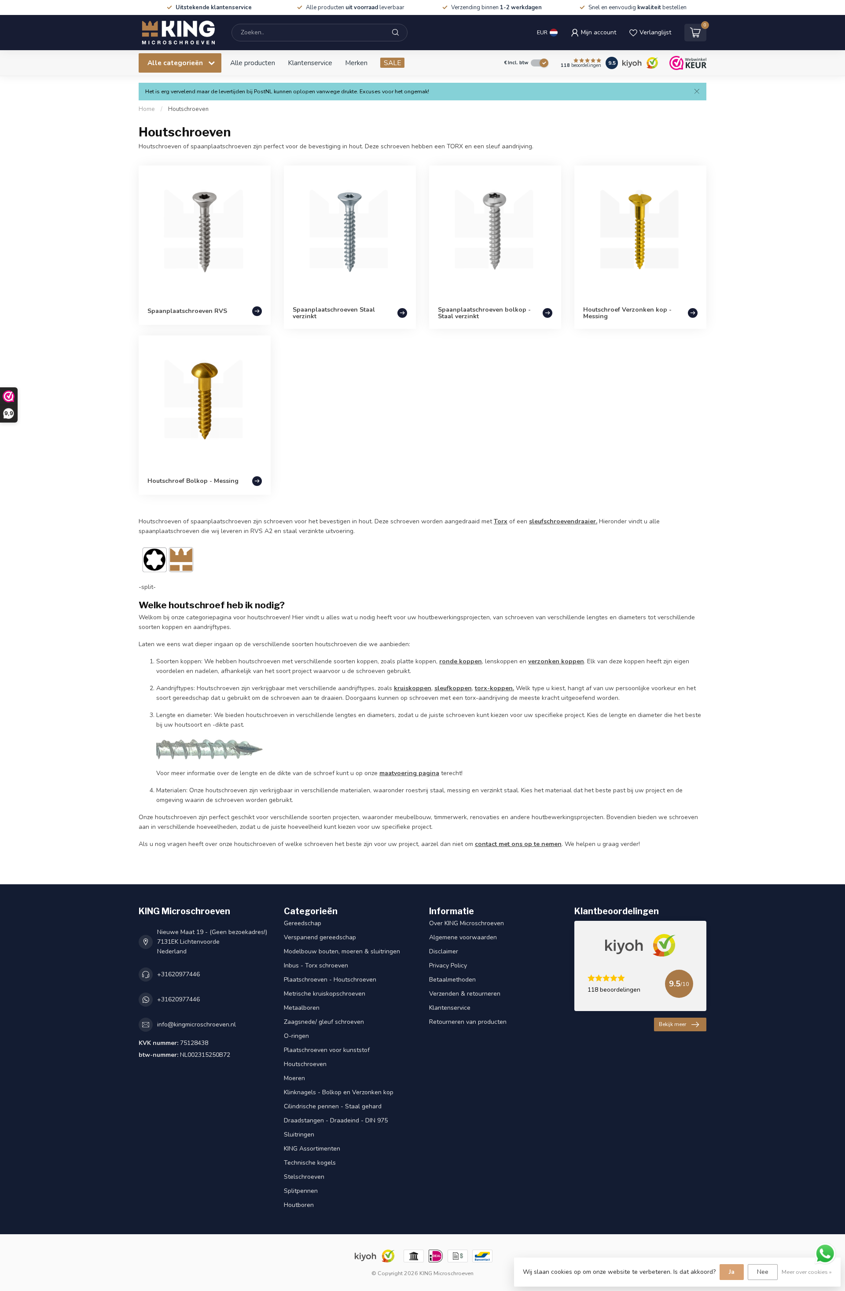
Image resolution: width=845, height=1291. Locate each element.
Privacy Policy (448, 965)
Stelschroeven (304, 1177)
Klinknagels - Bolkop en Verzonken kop (338, 1092)
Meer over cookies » (807, 1272)
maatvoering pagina (409, 773)
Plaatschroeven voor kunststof (327, 1050)
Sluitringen (299, 1134)
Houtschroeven (188, 109)
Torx (500, 521)
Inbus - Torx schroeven (316, 965)
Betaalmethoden (452, 979)
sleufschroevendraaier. (563, 521)
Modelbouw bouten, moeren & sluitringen (342, 951)
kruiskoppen (412, 688)
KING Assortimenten (312, 1148)
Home (147, 109)
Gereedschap (302, 923)
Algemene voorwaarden (463, 937)
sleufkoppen (453, 688)
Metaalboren (302, 1008)
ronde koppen (460, 661)
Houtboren (299, 1205)
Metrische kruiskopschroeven (324, 993)
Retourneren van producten (468, 1022)
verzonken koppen (556, 661)
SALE (392, 62)
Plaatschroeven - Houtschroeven (330, 979)
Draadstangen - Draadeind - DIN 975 (336, 1120)
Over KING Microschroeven (466, 923)
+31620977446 (178, 974)
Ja (732, 1272)
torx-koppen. (494, 688)
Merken (356, 62)
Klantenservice (310, 62)
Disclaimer (443, 951)
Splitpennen (301, 1191)
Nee (762, 1272)
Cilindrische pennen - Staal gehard (333, 1106)
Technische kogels (310, 1163)
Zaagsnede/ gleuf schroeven (324, 1022)
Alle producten (252, 62)
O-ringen (296, 1036)
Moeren (294, 1078)
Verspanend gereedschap (320, 937)
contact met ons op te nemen (518, 844)
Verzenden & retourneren (464, 993)
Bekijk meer (672, 1024)
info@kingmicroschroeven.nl (196, 1024)
